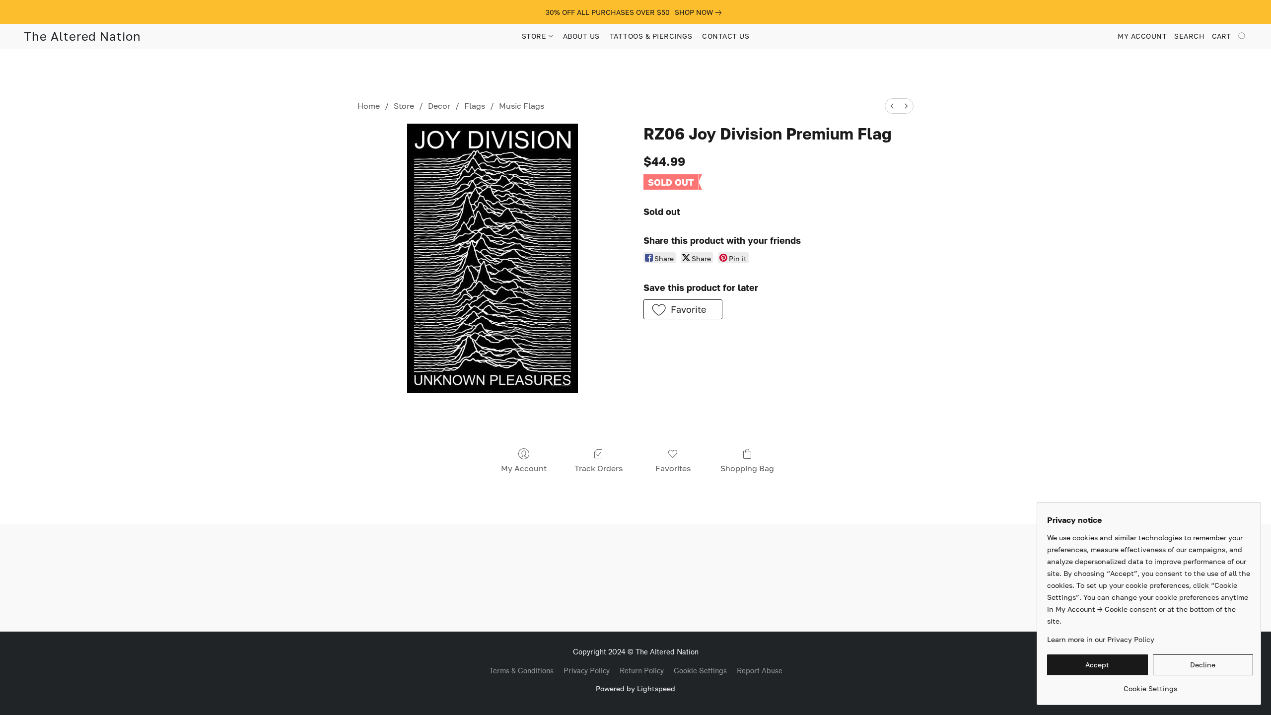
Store (404, 106)
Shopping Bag (747, 468)
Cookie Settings (700, 671)
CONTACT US (725, 36)
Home (368, 106)
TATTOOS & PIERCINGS (651, 36)
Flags (474, 106)
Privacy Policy (587, 671)
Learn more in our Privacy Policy (1100, 639)
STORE (535, 36)
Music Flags (521, 106)
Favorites (673, 468)
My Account (524, 468)
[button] (82, 36)
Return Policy (642, 671)
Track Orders (598, 468)
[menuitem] (892, 106)
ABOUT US (581, 36)
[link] (700, 12)
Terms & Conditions (521, 671)
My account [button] (1142, 36)
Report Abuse (759, 671)
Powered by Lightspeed (635, 688)
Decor (439, 106)
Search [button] (1189, 36)
